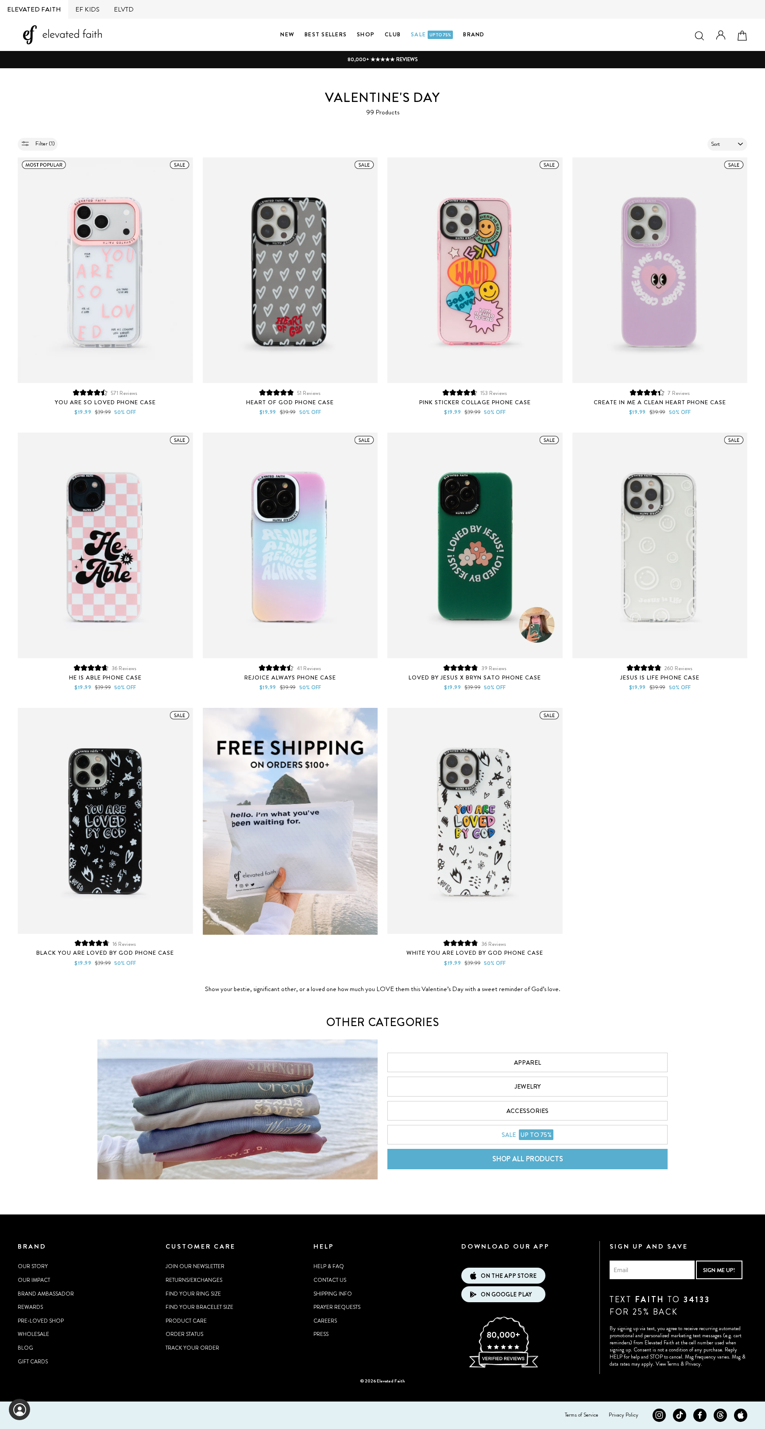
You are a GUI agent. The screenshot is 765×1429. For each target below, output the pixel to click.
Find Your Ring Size (193, 1294)
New (287, 34)
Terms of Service (581, 1415)
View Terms (667, 1364)
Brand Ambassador (46, 1294)
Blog (25, 1348)
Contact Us (329, 1280)
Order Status (184, 1334)
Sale (431, 34)
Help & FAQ (328, 1266)
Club (393, 34)
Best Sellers (326, 34)
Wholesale (33, 1334)
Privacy (693, 1364)
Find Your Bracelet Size (199, 1307)
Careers (325, 1321)
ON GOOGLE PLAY (506, 1294)
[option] (382, 59)
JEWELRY (527, 1086)
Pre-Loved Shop (41, 1321)
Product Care (186, 1321)
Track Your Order (192, 1348)
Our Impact (34, 1280)
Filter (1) (44, 143)
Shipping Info (332, 1294)
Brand (473, 34)
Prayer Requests (336, 1307)
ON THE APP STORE (509, 1276)
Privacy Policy (623, 1415)
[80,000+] (503, 1366)
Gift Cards (33, 1362)
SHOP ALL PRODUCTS (527, 1159)
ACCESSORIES (527, 1110)
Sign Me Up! (719, 1270)
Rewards (30, 1307)
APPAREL (527, 1062)
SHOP (366, 34)
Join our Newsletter (195, 1266)
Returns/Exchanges (194, 1280)
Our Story (33, 1266)
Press (320, 1334)
